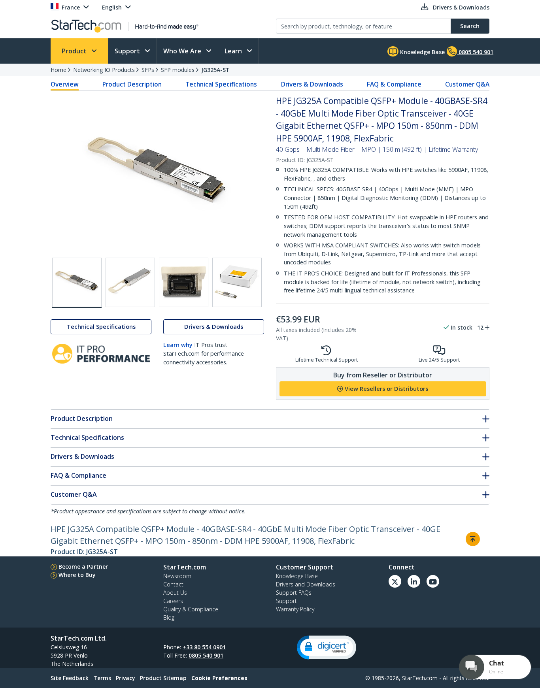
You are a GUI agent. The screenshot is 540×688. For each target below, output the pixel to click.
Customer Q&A (467, 84)
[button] (326, 647)
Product (75, 51)
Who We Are (183, 51)
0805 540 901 (206, 655)
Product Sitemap (163, 678)
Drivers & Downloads (312, 84)
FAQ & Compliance (394, 84)
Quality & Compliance (190, 609)
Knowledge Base (421, 52)
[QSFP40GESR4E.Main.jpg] (77, 283)
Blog (168, 617)
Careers (173, 601)
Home (58, 70)
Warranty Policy (295, 609)
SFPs (148, 70)
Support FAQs (294, 592)
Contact (173, 584)
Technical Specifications (221, 84)
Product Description (132, 84)
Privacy (125, 678)
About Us (175, 592)
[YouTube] (433, 581)
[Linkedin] (414, 581)
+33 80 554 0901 (204, 647)
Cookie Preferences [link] (219, 678)
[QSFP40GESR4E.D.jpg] (237, 282)
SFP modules (177, 70)
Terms (102, 678)
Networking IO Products (104, 70)
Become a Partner (83, 566)
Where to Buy (77, 575)
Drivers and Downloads (305, 584)
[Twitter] (395, 581)
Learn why (178, 345)
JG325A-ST (215, 70)
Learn (234, 51)
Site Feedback (70, 678)
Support (128, 51)
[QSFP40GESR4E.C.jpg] (183, 282)
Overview (65, 84)
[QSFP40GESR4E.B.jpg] (130, 282)
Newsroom (177, 576)
